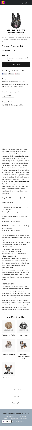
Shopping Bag (16, 403)
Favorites (16, 396)
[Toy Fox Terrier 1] (8, 369)
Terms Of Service (11, 416)
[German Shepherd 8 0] (16, 22)
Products (11, 37)
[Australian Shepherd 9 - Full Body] (23, 345)
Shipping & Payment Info (11, 418)
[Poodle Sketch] (23, 326)
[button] (3, 2)
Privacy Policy (22, 416)
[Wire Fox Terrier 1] (8, 345)
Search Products (16, 390)
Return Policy (24, 418)
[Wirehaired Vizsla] (8, 326)
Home (4, 37)
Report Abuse (20, 421)
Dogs (3, 42)
